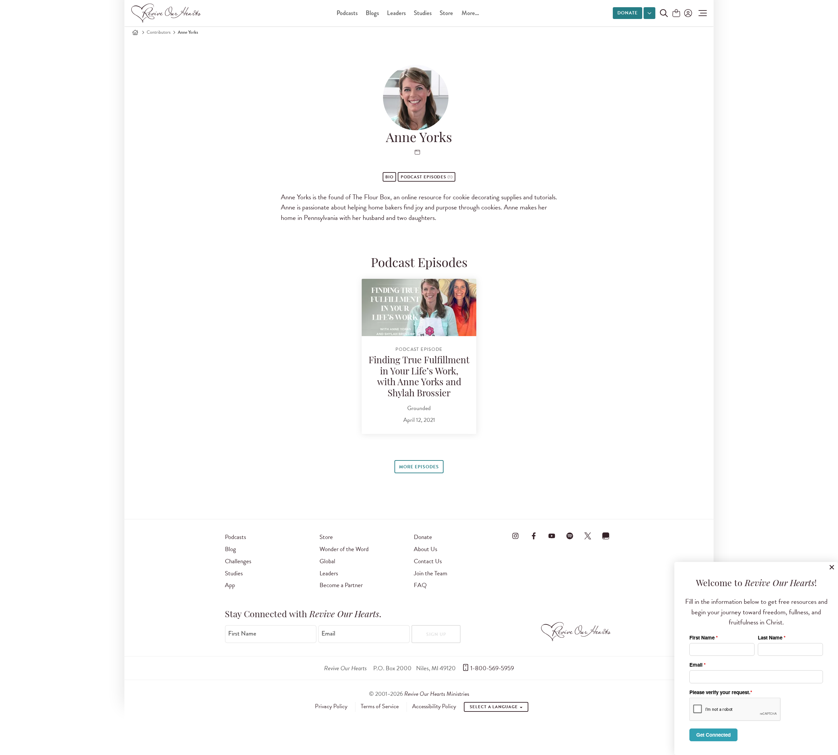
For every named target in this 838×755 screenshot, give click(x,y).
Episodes (427, 177)
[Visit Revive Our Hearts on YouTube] (551, 536)
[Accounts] (687, 13)
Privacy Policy (331, 706)
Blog (230, 549)
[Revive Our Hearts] (167, 13)
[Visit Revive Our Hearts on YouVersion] (606, 536)
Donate (627, 12)
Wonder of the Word (344, 549)
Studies (423, 13)
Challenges (238, 561)
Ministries (436, 693)
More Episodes (419, 466)
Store (446, 13)
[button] (701, 13)
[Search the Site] (664, 13)
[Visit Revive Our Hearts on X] (588, 536)
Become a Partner (341, 585)
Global (327, 561)
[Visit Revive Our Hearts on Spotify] (569, 536)
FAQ (420, 585)
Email (328, 633)
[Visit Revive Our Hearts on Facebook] (533, 536)
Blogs (372, 13)
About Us (425, 549)
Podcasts (347, 13)
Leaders (396, 13)
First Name (242, 633)
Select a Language (494, 707)
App (230, 585)
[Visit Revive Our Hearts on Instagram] (515, 536)
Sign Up (436, 634)
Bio (389, 177)
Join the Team (430, 573)
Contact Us (428, 561)
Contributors (159, 32)
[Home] (135, 32)
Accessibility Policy (434, 706)
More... (470, 13)
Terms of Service (380, 706)
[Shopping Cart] (676, 13)
